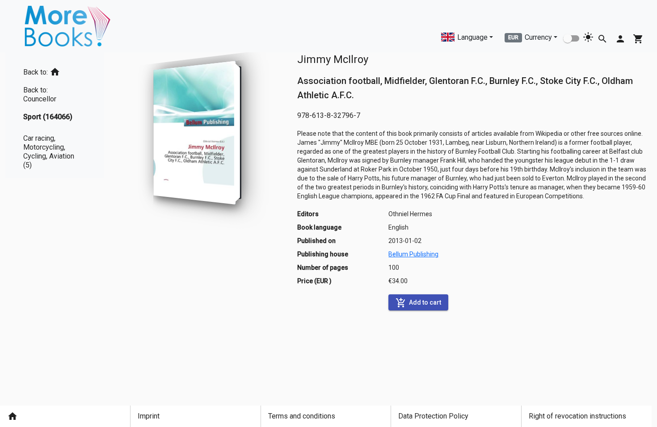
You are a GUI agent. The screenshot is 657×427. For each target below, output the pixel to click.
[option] (54, 70)
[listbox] (54, 115)
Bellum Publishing (413, 254)
